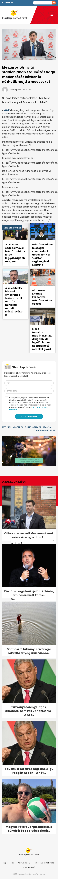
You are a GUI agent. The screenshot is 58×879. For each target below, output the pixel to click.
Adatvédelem (24, 863)
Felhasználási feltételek (44, 863)
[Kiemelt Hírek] (16, 15)
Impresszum (8, 863)
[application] (29, 451)
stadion (37, 427)
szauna (47, 427)
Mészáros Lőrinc (22, 427)
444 (6, 110)
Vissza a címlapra (45, 430)
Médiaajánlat (29, 867)
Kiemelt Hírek (24, 89)
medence (6, 427)
